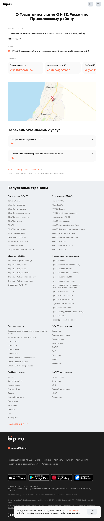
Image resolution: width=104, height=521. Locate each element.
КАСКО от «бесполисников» (65, 213)
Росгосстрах (58, 339)
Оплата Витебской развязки (20, 366)
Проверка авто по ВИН (62, 268)
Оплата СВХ (13, 345)
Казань (11, 393)
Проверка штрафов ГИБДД (20, 260)
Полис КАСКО (58, 201)
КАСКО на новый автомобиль (65, 237)
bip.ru (10, 169)
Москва (11, 377)
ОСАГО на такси (15, 221)
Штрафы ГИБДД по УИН (18, 273)
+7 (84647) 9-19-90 (58, 70)
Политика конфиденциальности (23, 463)
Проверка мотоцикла (61, 307)
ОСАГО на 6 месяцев (17, 209)
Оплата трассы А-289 (18, 361)
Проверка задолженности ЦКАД (22, 337)
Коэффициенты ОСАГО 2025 (21, 249)
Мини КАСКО (57, 205)
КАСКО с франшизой (61, 221)
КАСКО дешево (59, 249)
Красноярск (13, 401)
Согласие (56, 355)
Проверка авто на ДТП (62, 277)
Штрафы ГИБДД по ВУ (18, 268)
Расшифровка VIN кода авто (65, 320)
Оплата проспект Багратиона (21, 357)
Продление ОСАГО (16, 233)
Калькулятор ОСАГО (17, 237)
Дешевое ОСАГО (15, 245)
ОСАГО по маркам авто (18, 217)
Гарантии (47, 459)
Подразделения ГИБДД (28, 169)
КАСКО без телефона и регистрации (68, 229)
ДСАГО (11, 225)
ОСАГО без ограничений (19, 213)
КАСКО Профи (58, 209)
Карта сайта (82, 459)
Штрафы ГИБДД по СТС (18, 264)
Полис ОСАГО (14, 201)
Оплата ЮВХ (13, 349)
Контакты (58, 459)
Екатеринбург (14, 389)
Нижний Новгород (16, 397)
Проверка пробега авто (62, 299)
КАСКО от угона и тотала (63, 233)
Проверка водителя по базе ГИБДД (68, 311)
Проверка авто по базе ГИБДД (66, 264)
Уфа (9, 413)
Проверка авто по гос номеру (65, 273)
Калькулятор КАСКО (61, 217)
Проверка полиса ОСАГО (19, 241)
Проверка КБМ (58, 260)
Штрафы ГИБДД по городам (20, 281)
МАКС (54, 359)
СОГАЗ (55, 347)
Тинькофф (56, 331)
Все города (13, 417)
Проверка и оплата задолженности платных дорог (28, 332)
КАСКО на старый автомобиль (65, 225)
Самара (11, 409)
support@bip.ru (19, 448)
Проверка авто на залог (63, 295)
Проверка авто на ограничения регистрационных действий (66, 286)
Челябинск (12, 405)
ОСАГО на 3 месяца (16, 205)
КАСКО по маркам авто (62, 245)
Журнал (69, 459)
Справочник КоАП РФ (17, 285)
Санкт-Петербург (15, 381)
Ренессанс (57, 363)
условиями (74, 510)
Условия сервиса (49, 463)
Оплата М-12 (13, 353)
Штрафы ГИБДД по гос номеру (21, 277)
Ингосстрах (57, 343)
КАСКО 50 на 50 (59, 241)
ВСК (54, 351)
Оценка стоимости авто (63, 303)
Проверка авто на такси (63, 291)
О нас (37, 459)
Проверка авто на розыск (63, 281)
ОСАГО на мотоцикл (17, 229)
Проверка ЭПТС (59, 316)
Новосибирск (14, 385)
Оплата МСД (13, 341)
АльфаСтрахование (61, 335)
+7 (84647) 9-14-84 (21, 70)
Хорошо (92, 512)
